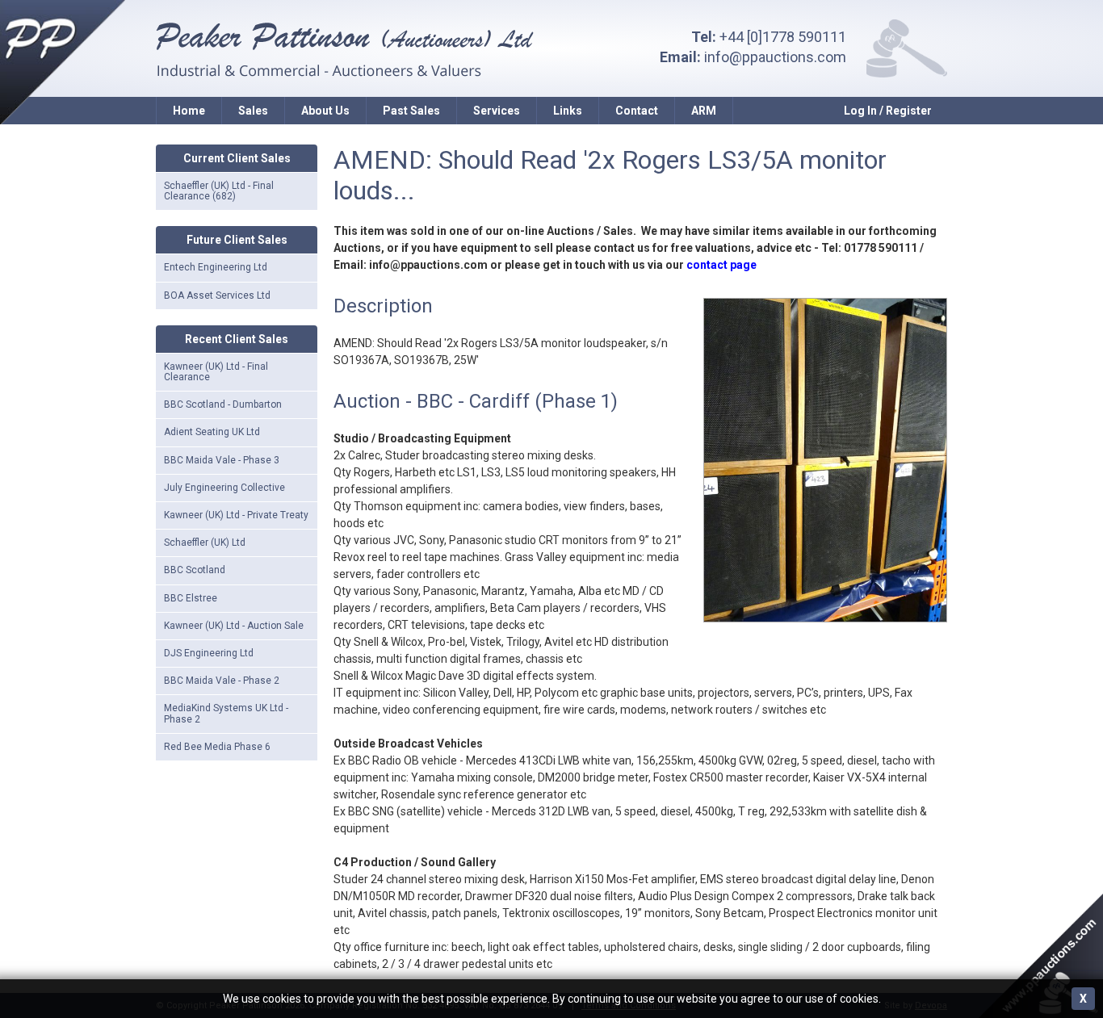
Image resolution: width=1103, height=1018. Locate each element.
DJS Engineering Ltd (209, 653)
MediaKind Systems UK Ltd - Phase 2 (226, 713)
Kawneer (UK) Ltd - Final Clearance (216, 372)
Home (189, 110)
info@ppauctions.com (775, 56)
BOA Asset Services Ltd (217, 295)
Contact (636, 110)
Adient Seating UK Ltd (212, 432)
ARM (703, 110)
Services (496, 110)
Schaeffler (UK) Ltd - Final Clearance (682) (219, 191)
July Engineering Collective (224, 487)
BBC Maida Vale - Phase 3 (221, 460)
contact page (721, 264)
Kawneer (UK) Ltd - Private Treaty (236, 515)
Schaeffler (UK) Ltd (204, 542)
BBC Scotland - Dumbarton (223, 404)
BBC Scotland (194, 570)
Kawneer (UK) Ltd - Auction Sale (234, 625)
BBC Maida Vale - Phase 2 (221, 680)
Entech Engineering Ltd (215, 267)
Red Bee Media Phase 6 (217, 746)
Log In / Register (888, 110)
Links (567, 110)
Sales (253, 110)
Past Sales (411, 110)
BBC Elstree (190, 598)
